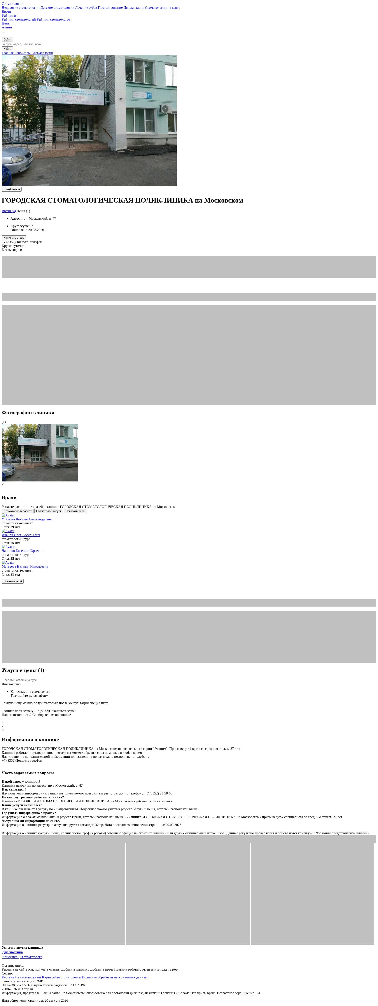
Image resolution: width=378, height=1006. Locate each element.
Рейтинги (9, 15)
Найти (7, 48)
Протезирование (111, 7)
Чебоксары (23, 53)
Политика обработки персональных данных (115, 977)
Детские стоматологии (57, 7)
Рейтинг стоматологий (19, 19)
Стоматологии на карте (162, 7)
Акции (7, 27)
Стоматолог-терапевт (18, 511)
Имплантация (134, 7)
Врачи (6, 11)
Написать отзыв (14, 237)
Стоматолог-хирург (48, 511)
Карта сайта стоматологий (22, 977)
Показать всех (75, 511)
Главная (8, 53)
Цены (6, 23)
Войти (7, 39)
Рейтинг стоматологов (53, 19)
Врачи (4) (9, 211)
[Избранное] (3, 32)
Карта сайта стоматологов (62, 977)
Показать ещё (13, 581)
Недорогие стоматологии (21, 7)
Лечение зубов (86, 7)
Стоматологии (12, 3)
